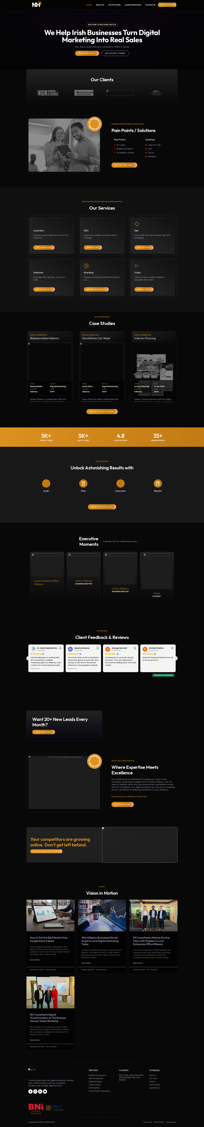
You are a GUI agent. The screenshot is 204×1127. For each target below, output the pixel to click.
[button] (175, 658)
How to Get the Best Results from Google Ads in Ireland (49, 939)
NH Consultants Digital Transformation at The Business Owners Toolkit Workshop (48, 1018)
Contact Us (150, 5)
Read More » (35, 960)
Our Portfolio (114, 5)
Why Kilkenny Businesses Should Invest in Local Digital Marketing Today (100, 941)
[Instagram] (35, 1091)
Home (89, 5)
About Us (100, 5)
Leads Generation (133, 5)
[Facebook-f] (30, 1091)
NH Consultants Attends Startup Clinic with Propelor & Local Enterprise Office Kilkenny (151, 941)
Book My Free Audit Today (46, 851)
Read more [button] (35, 669)
